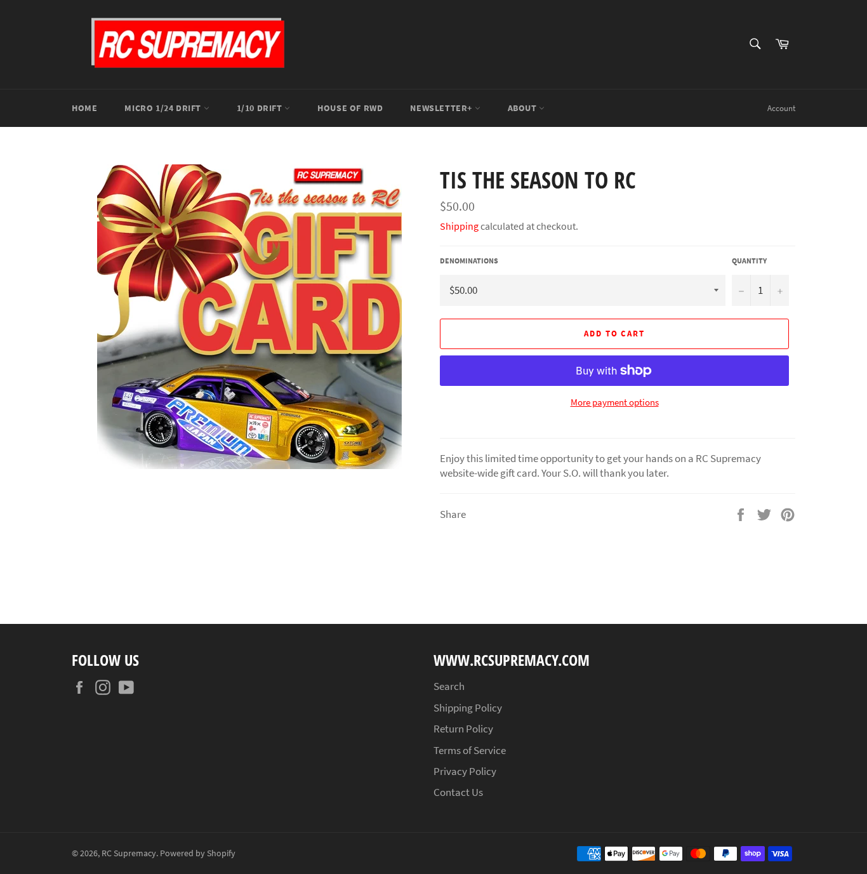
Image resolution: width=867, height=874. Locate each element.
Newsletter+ (442, 108)
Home (84, 108)
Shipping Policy (468, 708)
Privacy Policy (465, 771)
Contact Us (458, 792)
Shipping (459, 226)
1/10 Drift (261, 108)
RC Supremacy (129, 853)
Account (781, 108)
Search (449, 686)
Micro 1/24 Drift (163, 108)
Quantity (749, 260)
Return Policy (463, 729)
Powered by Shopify (197, 853)
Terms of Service (470, 750)
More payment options (615, 402)
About (523, 108)
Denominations (469, 260)
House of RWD (350, 108)
